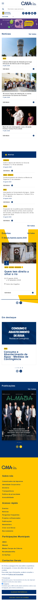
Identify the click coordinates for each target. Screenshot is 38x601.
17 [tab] (15, 299)
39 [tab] (34, 299)
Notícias (5, 512)
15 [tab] (13, 299)
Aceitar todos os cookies (19, 597)
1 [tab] (17, 442)
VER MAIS (6, 170)
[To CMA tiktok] (29, 13)
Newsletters (7, 524)
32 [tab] (28, 299)
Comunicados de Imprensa (12, 481)
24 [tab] (21, 299)
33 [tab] (29, 299)
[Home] (28, 3)
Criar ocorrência (8, 528)
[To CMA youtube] (32, 13)
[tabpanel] (19, 268)
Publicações (7, 521)
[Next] (37, 24)
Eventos (5, 508)
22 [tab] (19, 299)
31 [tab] (27, 299)
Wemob (5, 545)
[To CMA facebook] (26, 13)
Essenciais (6, 578)
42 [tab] (37, 299)
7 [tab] (6, 299)
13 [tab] (11, 299)
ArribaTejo (6, 555)
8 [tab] (7, 299)
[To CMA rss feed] (35, 13)
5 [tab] (4, 299)
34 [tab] (30, 299)
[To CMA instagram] (23, 13)
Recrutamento (7, 531)
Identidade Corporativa (11, 484)
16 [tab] (14, 299)
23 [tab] (20, 299)
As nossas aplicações (8, 13)
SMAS (4, 542)
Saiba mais (6, 27)
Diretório (5, 488)
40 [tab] (35, 299)
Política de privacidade (11, 494)
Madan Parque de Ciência (12, 548)
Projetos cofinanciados (11, 518)
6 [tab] (5, 299)
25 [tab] (22, 299)
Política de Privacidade (15, 574)
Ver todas (32, 34)
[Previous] (1, 24)
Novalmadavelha (8, 552)
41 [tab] (36, 299)
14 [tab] (12, 299)
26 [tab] (23, 299)
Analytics (6, 584)
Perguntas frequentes (10, 515)
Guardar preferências (19, 592)
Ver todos (31, 226)
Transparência (8, 491)
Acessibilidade (8, 497)
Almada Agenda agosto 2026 (15, 238)
